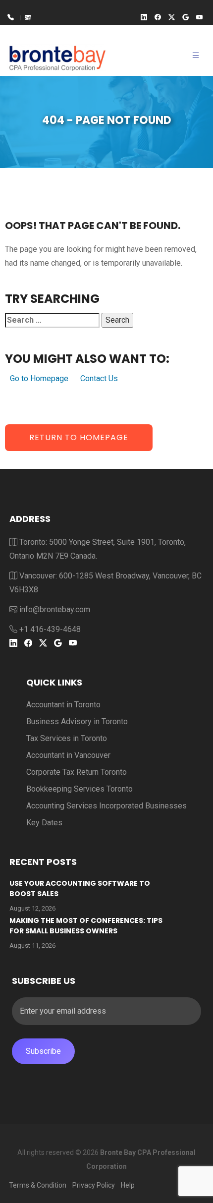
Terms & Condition (37, 1185)
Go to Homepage (39, 378)
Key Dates (44, 822)
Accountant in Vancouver (68, 755)
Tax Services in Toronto (66, 738)
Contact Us (99, 378)
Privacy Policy (93, 1185)
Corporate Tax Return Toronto (76, 772)
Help (128, 1185)
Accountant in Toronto (63, 704)
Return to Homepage (78, 437)
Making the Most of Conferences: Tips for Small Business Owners (85, 926)
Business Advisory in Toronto (77, 721)
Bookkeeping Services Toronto (79, 789)
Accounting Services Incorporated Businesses (106, 805)
